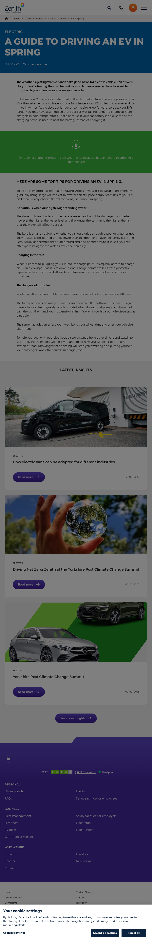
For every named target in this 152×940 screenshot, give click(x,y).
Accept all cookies (105, 932)
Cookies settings (14, 932)
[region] (76, 922)
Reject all (134, 932)
